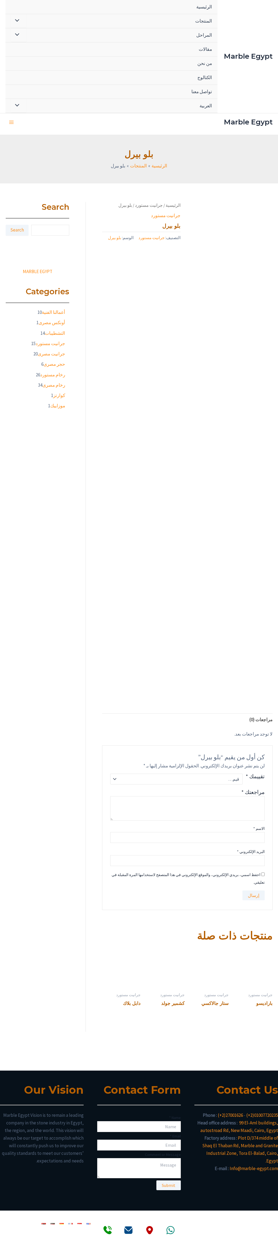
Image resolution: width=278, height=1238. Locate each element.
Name (175, 1117)
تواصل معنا (201, 92)
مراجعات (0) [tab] (261, 720)
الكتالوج (204, 77)
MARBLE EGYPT (37, 271)
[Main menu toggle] (11, 122)
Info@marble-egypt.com (254, 1168)
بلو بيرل (114, 237)
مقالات (205, 49)
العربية (206, 106)
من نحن (204, 63)
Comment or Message (163, 1154)
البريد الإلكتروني (251, 851)
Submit (168, 1185)
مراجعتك (252, 792)
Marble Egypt (248, 56)
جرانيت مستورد (149, 205)
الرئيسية (204, 7)
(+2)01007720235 (262, 1115)
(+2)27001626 (230, 1115)
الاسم (259, 828)
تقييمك (255, 777)
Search (17, 230)
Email (175, 1136)
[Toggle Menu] (18, 21)
